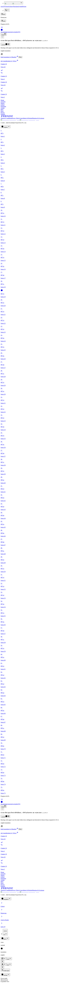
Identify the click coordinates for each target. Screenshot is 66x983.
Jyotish (20, 6)
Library (11, 6)
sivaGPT (3, 6)
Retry (20, 57)
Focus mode (4, 978)
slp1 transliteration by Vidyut (8, 61)
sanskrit (3, 44)
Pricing (24, 6)
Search (7, 6)
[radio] (2, 949)
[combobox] (5, 932)
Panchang (16, 6)
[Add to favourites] (2, 37)
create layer (6, 970)
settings (5, 975)
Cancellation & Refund (26, 118)
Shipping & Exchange (38, 118)
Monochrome (4, 980)
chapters (5, 127)
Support (3, 114)
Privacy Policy (16, 118)
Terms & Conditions (6, 118)
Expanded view (5, 981)
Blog (2, 109)
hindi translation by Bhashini (8, 57)
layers (4, 939)
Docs (2, 111)
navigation (6, 899)
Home (2, 100)
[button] (33, 37)
